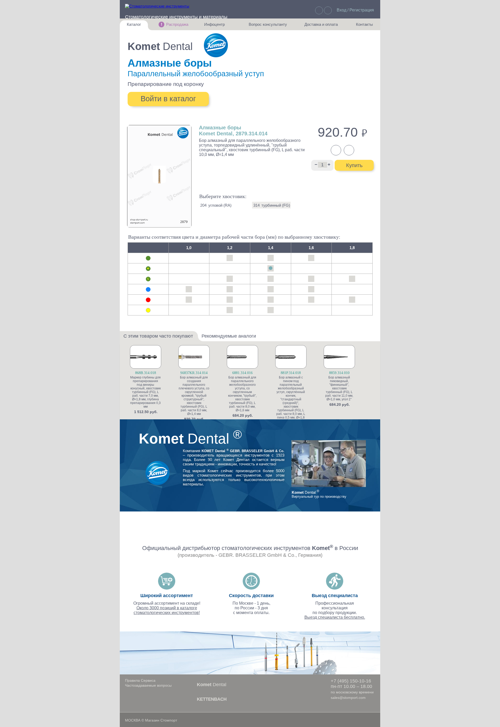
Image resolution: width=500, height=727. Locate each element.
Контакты (362, 26)
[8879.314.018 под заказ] (352, 299)
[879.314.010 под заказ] (188, 289)
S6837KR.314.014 (194, 373)
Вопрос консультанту (268, 26)
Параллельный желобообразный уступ (196, 73)
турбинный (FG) (275, 205)
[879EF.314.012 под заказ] (229, 310)
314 (256, 205)
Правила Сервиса (140, 680)
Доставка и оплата (321, 26)
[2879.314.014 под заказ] (270, 268)
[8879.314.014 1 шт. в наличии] (270, 299)
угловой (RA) (220, 205)
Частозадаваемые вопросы (148, 685)
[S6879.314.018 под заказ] (352, 279)
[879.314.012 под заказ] (229, 289)
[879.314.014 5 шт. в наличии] (270, 289)
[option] (153, 379)
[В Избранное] (166, 358)
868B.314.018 (145, 373)
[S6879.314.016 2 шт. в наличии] (311, 279)
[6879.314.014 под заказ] (270, 258)
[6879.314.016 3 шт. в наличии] (311, 258)
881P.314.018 (291, 373)
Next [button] (374, 392)
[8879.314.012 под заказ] (229, 299)
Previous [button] (126, 392)
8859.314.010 (339, 373)
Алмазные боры (170, 63)
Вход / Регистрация (355, 10)
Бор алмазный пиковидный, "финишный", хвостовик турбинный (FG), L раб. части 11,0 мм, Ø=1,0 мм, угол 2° (339, 388)
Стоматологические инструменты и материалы (176, 17)
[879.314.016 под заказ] (311, 289)
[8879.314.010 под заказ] (188, 299)
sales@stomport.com (348, 698)
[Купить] (166, 366)
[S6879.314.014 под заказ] (270, 279)
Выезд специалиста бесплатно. (334, 617)
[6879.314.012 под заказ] (229, 258)
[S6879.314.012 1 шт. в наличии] (229, 279)
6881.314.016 (242, 373)
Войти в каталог (168, 98)
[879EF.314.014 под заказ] (270, 310)
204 (203, 205)
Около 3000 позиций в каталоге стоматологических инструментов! (167, 610)
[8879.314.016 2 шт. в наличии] (311, 299)
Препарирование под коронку (166, 84)
